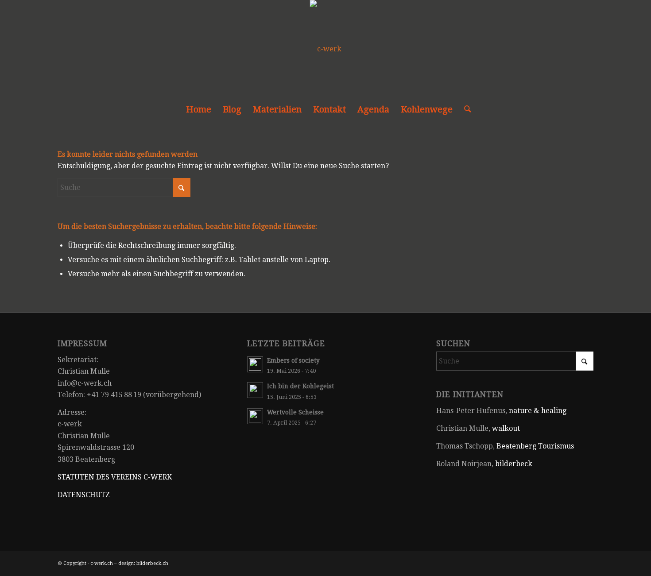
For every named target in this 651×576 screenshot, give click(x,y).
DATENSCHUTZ (84, 495)
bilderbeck (513, 464)
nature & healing (537, 410)
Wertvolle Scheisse (295, 412)
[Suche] (464, 109)
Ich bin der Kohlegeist (300, 386)
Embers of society (293, 360)
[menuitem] (198, 109)
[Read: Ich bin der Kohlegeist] (255, 390)
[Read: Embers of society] (255, 364)
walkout (506, 428)
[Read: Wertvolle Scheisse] (255, 416)
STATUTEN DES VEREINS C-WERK (115, 477)
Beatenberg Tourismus (535, 446)
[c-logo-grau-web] (325, 49)
